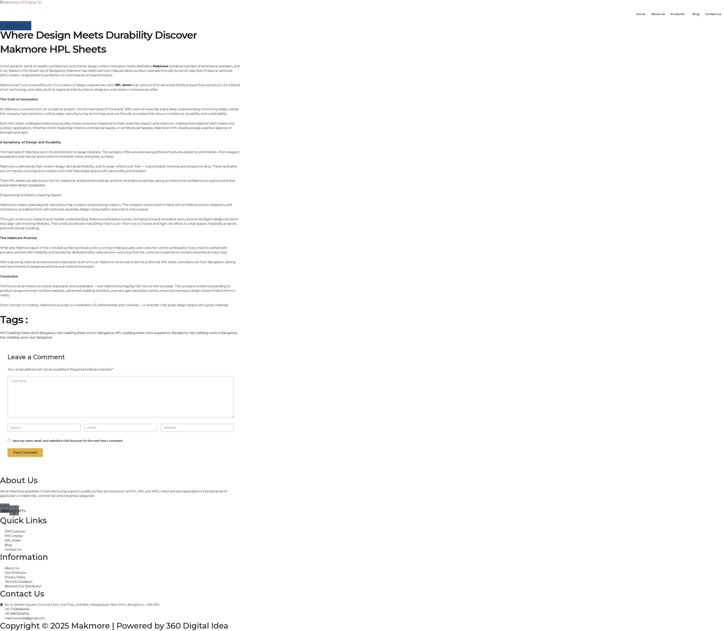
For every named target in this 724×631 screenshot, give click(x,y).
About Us (658, 14)
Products (677, 14)
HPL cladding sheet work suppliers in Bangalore (151, 333)
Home (641, 14)
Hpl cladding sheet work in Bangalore (85, 333)
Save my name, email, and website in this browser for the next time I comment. (68, 440)
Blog (695, 14)
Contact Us (713, 14)
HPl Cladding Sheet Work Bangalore (27, 333)
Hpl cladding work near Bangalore (26, 337)
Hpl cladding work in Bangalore (213, 333)
